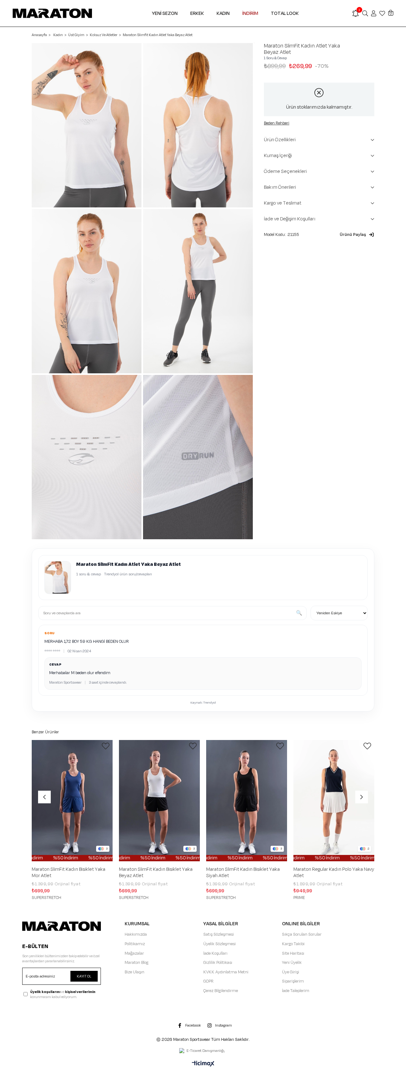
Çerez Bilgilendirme (220, 991)
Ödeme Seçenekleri (285, 171)
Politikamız (135, 944)
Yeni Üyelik (292, 962)
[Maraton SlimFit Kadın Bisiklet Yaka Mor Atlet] (72, 800)
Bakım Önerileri (280, 187)
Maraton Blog (136, 962)
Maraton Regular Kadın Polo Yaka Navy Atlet (333, 872)
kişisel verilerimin (80, 991)
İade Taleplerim (295, 991)
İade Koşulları (215, 953)
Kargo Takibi (293, 944)
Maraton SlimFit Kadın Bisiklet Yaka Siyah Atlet (243, 872)
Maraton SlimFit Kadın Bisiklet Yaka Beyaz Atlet (156, 872)
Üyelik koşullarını (45, 991)
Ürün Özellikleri (280, 139)
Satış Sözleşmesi (218, 934)
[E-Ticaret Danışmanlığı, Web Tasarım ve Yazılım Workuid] (203, 1051)
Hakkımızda (136, 934)
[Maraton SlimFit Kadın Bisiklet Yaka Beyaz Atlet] (159, 800)
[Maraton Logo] (61, 926)
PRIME (299, 898)
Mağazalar (134, 953)
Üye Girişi (290, 972)
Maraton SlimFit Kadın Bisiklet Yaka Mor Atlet (68, 872)
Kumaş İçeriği (278, 155)
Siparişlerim (293, 981)
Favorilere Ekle (105, 746)
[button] (357, 234)
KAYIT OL (84, 976)
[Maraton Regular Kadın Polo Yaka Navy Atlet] (333, 800)
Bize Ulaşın (134, 972)
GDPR (208, 981)
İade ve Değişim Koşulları (290, 219)
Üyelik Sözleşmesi (219, 944)
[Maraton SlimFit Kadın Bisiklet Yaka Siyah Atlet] (246, 800)
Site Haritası (293, 953)
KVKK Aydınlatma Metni (225, 972)
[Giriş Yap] (373, 13)
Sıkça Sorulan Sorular (302, 934)
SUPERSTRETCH (46, 898)
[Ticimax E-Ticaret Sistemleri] (203, 1064)
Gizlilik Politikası (217, 962)
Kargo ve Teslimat (282, 203)
